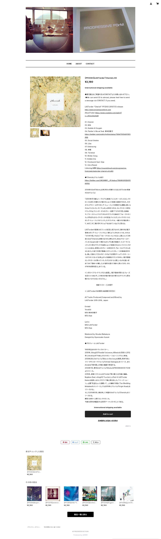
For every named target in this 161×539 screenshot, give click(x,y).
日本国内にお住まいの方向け (108, 421)
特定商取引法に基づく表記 (52, 527)
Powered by (78, 535)
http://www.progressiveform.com (98, 110)
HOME (69, 64)
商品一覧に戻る (80, 514)
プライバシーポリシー (33, 527)
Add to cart (108, 414)
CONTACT (90, 64)
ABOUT (79, 64)
